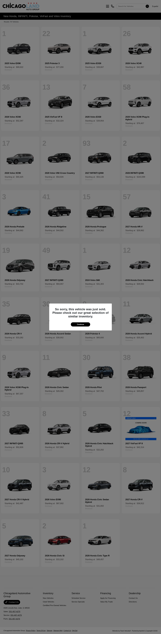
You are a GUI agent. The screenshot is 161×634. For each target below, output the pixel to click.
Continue (80, 324)
